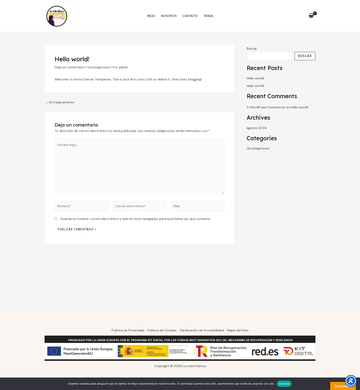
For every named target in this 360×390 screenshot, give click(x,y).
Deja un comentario (69, 67)
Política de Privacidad (128, 330)
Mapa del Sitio (238, 330)
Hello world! (255, 78)
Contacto (190, 16)
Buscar (252, 48)
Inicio (151, 16)
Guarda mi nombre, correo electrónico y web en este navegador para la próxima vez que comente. (135, 219)
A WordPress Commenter (266, 107)
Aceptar (284, 383)
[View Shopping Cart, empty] (311, 16)
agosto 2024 (257, 128)
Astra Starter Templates (92, 79)
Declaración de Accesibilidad (202, 330)
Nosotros (169, 16)
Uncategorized (98, 67)
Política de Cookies (162, 330)
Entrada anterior (60, 102)
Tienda (208, 16)
